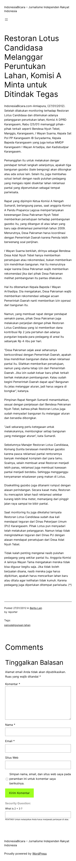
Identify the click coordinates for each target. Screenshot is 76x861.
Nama (10, 724)
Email (10, 741)
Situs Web (11, 757)
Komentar (12, 684)
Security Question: (18, 803)
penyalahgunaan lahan (17, 625)
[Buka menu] (6, 19)
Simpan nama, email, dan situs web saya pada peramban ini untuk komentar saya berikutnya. (40, 778)
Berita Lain (36, 607)
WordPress (39, 853)
